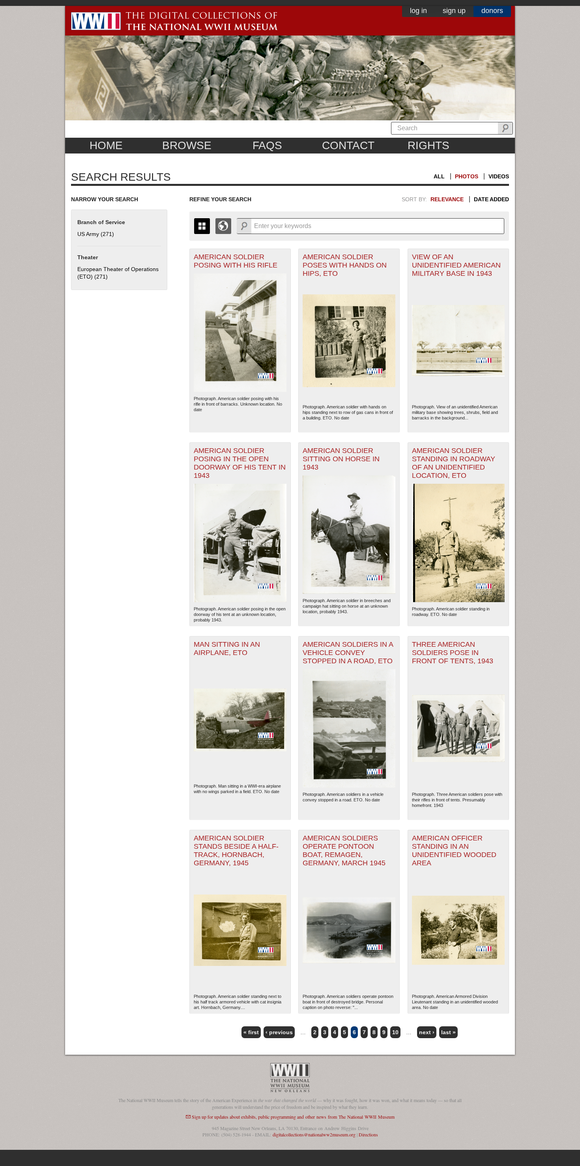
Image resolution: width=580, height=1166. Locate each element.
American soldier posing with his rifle (235, 261)
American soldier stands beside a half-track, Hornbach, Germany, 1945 (236, 850)
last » (448, 1032)
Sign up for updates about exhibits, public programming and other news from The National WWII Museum (293, 1117)
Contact (348, 145)
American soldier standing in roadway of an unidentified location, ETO (453, 463)
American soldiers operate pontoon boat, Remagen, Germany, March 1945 (344, 850)
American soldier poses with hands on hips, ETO (345, 265)
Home (106, 145)
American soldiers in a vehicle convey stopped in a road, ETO (348, 652)
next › (426, 1032)
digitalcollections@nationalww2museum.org (314, 1134)
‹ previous (279, 1032)
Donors (492, 11)
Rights (428, 145)
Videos (498, 176)
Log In (418, 11)
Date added (491, 199)
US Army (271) (95, 234)
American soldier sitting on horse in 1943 (341, 459)
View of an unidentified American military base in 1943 (456, 265)
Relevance (447, 199)
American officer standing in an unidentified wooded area (454, 850)
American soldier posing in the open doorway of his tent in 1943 (240, 463)
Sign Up (454, 11)
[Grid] (202, 226)
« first (251, 1032)
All (439, 176)
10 (395, 1032)
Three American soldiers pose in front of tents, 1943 (452, 652)
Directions (368, 1134)
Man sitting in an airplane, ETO (227, 648)
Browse (186, 145)
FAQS (267, 145)
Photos (466, 176)
